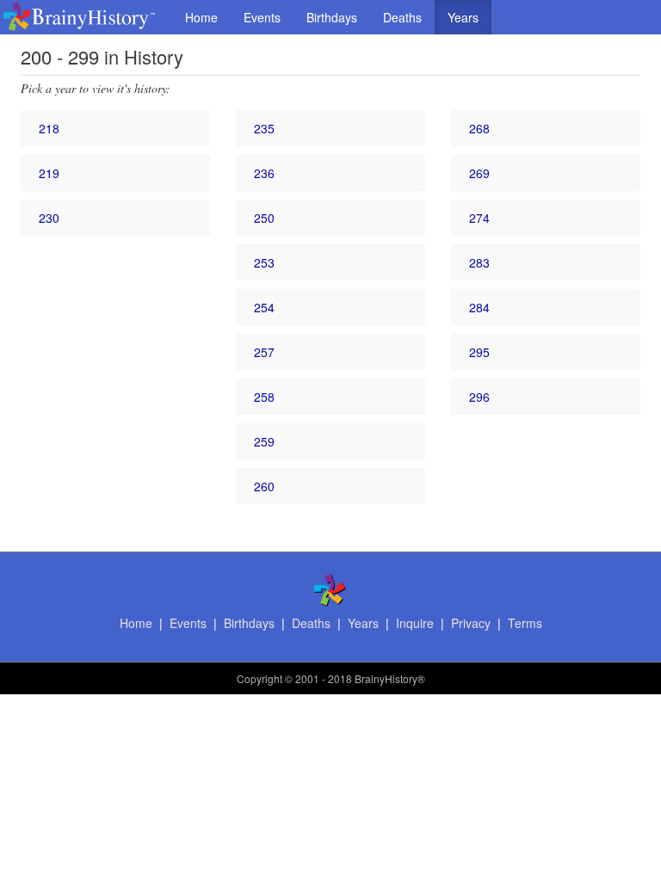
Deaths (402, 17)
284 (479, 307)
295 (479, 351)
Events (262, 17)
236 (264, 173)
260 (264, 486)
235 (264, 128)
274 (479, 217)
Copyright (259, 678)
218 (49, 128)
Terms (525, 622)
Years (463, 17)
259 (264, 441)
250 (264, 217)
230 (49, 217)
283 (479, 262)
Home (201, 17)
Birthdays (331, 17)
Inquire (415, 622)
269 (479, 173)
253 (264, 262)
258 (264, 396)
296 (479, 396)
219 (49, 173)
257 (264, 351)
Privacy (471, 622)
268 (479, 128)
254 (264, 307)
